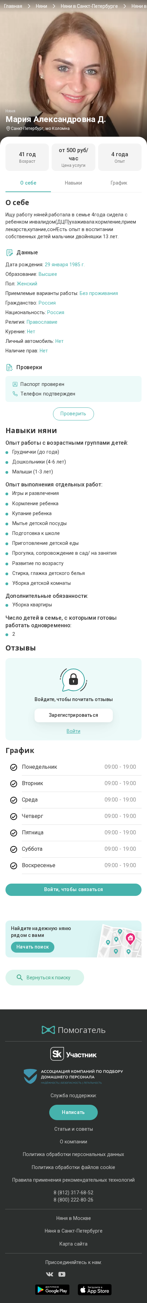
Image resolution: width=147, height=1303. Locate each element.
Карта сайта (73, 1244)
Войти (73, 731)
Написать (73, 1112)
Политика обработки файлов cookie (73, 1167)
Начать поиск (32, 947)
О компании (73, 1141)
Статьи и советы (73, 1129)
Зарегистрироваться (73, 715)
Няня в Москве (73, 1218)
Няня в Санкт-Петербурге (74, 1231)
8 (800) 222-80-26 (73, 1200)
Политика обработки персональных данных (73, 1154)
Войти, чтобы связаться (73, 889)
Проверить (73, 413)
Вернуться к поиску (48, 977)
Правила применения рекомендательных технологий (73, 1180)
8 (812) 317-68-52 (73, 1192)
